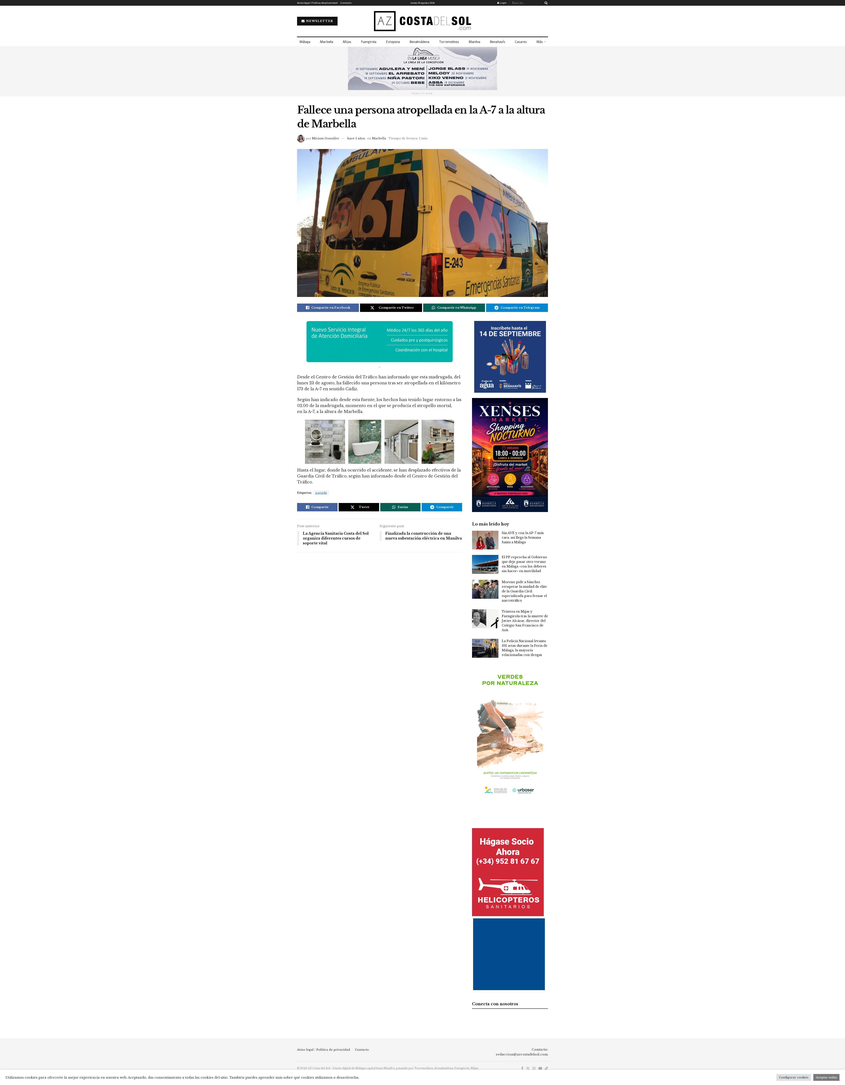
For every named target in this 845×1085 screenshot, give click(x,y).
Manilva (474, 42)
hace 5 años (356, 138)
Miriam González (325, 138)
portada (321, 492)
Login (503, 2)
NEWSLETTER (319, 21)
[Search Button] (545, 3)
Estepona (393, 42)
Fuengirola (368, 42)
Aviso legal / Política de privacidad (317, 2)
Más (539, 42)
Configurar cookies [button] (793, 1077)
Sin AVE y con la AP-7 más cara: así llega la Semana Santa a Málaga (523, 537)
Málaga (304, 42)
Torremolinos (449, 42)
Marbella (326, 42)
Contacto (345, 2)
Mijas (347, 42)
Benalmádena (419, 42)
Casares (521, 42)
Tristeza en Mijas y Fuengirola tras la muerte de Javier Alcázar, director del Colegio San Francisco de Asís (525, 621)
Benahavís (497, 42)
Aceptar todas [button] (826, 1077)
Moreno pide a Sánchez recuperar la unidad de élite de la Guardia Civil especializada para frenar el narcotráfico (524, 591)
